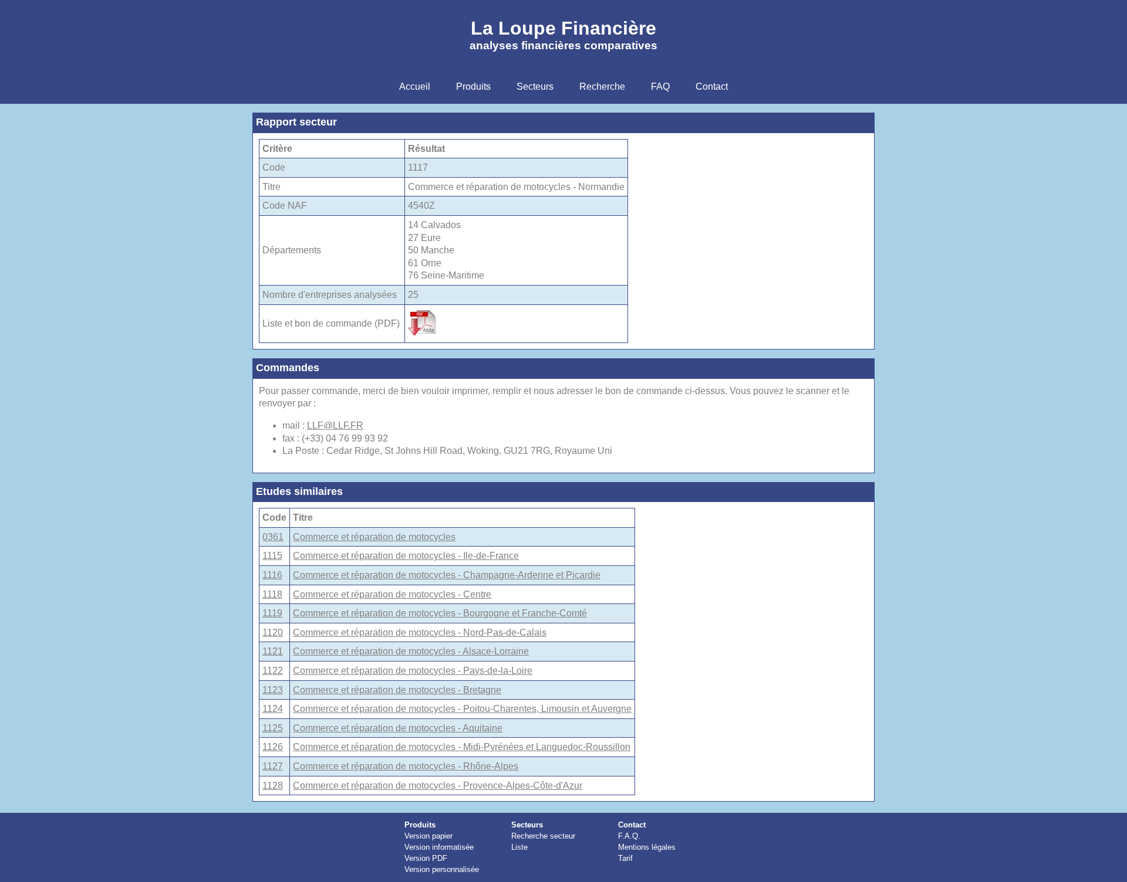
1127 (272, 766)
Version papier (428, 836)
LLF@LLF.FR (335, 425)
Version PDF (425, 858)
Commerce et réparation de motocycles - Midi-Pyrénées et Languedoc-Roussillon (461, 747)
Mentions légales (647, 847)
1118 (272, 594)
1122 (272, 671)
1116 (272, 575)
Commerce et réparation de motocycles (374, 537)
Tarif (625, 858)
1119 (272, 613)
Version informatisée (439, 847)
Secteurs (527, 824)
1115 (272, 556)
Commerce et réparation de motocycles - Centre (392, 594)
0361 (273, 537)
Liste (519, 847)
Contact (632, 824)
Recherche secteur (543, 836)
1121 (272, 651)
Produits (420, 824)
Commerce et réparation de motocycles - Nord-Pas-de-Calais (419, 632)
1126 (272, 747)
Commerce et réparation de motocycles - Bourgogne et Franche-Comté (440, 613)
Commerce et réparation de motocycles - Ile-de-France (406, 556)
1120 (272, 632)
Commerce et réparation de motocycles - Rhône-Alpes (405, 766)
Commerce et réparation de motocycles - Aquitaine (397, 728)
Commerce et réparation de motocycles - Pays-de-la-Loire (412, 671)
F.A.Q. (629, 836)
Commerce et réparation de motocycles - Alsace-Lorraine (411, 651)
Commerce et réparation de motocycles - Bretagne (397, 690)
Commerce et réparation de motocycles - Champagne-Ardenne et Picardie (446, 575)
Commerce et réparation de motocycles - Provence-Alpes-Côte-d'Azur (437, 786)
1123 (272, 690)
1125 (272, 728)
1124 (272, 709)
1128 (272, 786)
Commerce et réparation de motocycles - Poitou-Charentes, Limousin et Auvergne (462, 709)
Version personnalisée (441, 869)
